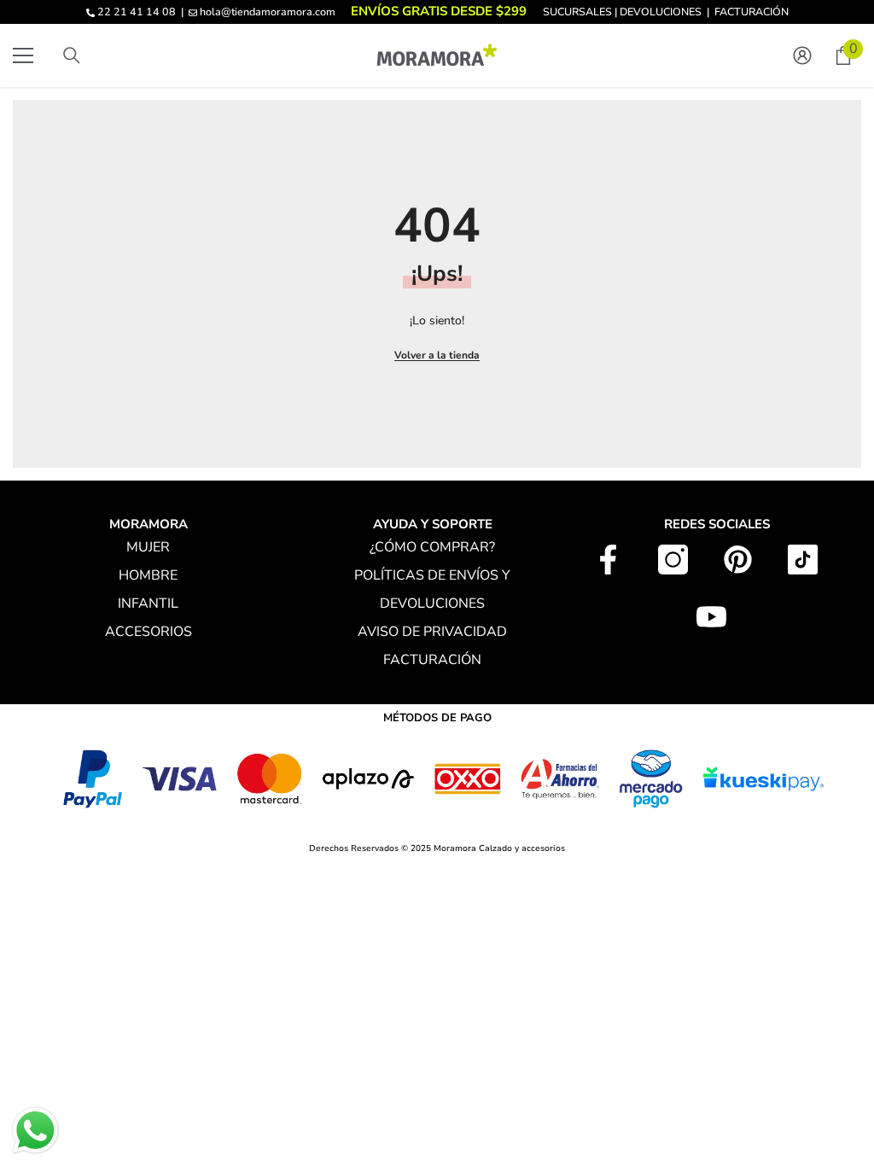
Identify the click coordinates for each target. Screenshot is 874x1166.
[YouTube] (711, 617)
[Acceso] (802, 55)
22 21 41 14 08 (136, 11)
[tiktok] (803, 559)
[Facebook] (608, 559)
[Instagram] (673, 559)
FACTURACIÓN (751, 11)
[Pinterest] (738, 559)
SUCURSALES (577, 11)
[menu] (23, 55)
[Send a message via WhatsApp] (35, 1130)
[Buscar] (71, 55)
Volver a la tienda (437, 355)
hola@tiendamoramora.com (267, 11)
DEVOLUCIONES (661, 11)
